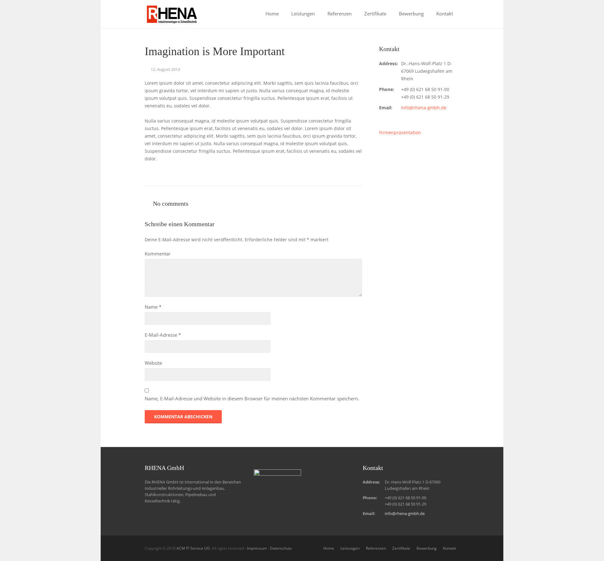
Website (153, 363)
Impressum (257, 548)
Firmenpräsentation (400, 132)
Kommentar (158, 253)
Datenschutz (281, 548)
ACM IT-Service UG (193, 548)
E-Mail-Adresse (163, 335)
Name (153, 307)
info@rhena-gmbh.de (423, 108)
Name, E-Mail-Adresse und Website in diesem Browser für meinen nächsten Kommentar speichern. (252, 398)
